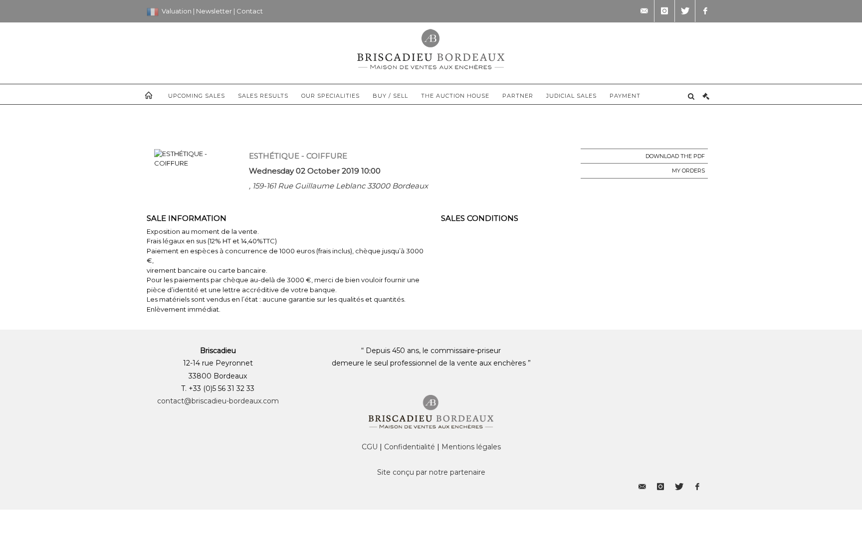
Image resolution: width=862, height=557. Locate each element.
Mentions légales (471, 446)
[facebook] (705, 11)
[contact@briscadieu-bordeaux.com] (644, 11)
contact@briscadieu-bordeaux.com (218, 400)
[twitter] (685, 11)
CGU (370, 446)
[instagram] (664, 11)
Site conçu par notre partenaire (431, 472)
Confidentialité (409, 446)
